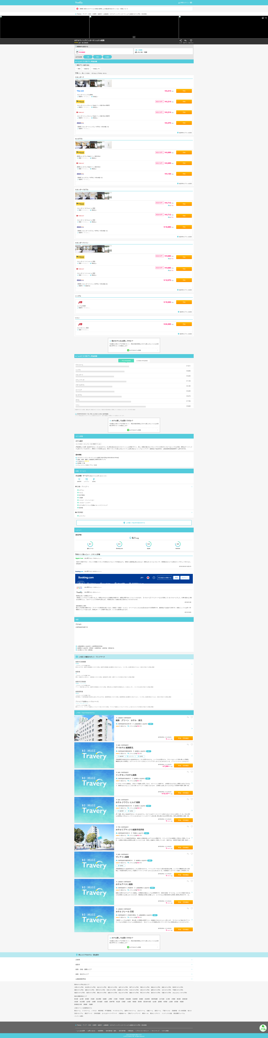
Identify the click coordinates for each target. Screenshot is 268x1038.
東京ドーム (77, 1010)
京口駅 (79, 650)
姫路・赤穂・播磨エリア (84, 969)
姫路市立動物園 (115, 664)
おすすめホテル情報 (135, 350)
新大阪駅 (99, 1001)
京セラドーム (141, 1010)
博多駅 (134, 1001)
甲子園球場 (108, 1010)
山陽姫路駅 (80, 646)
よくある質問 (81, 1031)
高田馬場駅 (154, 999)
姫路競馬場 (124, 694)
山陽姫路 (105, 14)
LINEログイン (184, 2)
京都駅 (94, 1001)
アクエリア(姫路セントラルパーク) (115, 704)
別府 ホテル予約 (90, 992)
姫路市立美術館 (115, 684)
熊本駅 (140, 1001)
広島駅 (123, 1001)
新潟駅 (176, 1001)
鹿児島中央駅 (147, 1001)
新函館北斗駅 (78, 1004)
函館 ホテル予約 (78, 990)
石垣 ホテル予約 (111, 990)
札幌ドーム (150, 1010)
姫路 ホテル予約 (112, 992)
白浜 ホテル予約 (134, 990)
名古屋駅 (82, 1001)
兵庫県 (94, 14)
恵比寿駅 (98, 999)
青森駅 (182, 1001)
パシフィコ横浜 (78, 1016)
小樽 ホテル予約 (78, 987)
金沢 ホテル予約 (123, 987)
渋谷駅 (92, 999)
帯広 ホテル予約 (144, 992)
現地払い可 (96, 69)
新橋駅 (141, 999)
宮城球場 (174, 1010)
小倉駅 (129, 1001)
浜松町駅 (147, 999)
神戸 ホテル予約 (134, 987)
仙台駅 (154, 1001)
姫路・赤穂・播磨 (82, 459)
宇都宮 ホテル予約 (178, 990)
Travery (79, 14)
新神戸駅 (112, 1001)
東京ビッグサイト (155, 1013)
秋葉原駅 (128, 999)
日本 (89, 14)
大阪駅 (106, 1001)
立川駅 (168, 999)
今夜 (88, 57)
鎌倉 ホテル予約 (134, 992)
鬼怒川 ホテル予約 (79, 992)
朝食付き (86, 69)
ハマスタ (94, 1010)
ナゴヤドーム (86, 1010)
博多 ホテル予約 (144, 987)
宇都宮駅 (121, 999)
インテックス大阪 (167, 1013)
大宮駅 (115, 999)
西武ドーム (158, 1010)
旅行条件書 (122, 1031)
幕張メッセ (145, 1013)
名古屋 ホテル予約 (90, 987)
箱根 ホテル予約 (89, 990)
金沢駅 (88, 1001)
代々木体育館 (182, 1010)
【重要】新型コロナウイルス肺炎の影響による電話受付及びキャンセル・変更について (103, 9)
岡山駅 (118, 1001)
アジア (85, 14)
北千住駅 (161, 999)
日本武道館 (97, 1013)
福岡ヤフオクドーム (130, 1010)
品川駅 (82, 999)
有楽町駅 (135, 999)
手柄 (119, 827)
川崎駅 (173, 999)
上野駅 (110, 999)
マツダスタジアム (118, 1010)
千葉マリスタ (166, 1010)
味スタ (190, 1010)
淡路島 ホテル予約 (122, 990)
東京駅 (76, 999)
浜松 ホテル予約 (144, 990)
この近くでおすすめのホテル (135, 523)
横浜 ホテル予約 (112, 987)
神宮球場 (100, 1010)
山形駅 (171, 1001)
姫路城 (105, 674)
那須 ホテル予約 (155, 992)
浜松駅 (76, 1001)
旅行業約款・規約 (111, 1031)
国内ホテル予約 (78, 984)
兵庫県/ (97, 459)
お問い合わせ (91, 1031)
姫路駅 (79, 648)
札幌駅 (91, 1004)
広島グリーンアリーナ (134, 1013)
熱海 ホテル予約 (155, 987)
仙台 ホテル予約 (101, 987)
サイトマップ (155, 1031)
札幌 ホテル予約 (166, 992)
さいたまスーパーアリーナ (109, 1013)
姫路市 (100, 14)
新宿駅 (87, 999)
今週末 (107, 57)
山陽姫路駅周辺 (81, 979)
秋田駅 (165, 1001)
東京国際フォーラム (179, 1013)
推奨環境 (100, 1031)
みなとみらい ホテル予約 (180, 992)
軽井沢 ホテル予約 (178, 987)
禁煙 (79, 69)
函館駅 (85, 1004)
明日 (97, 57)
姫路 (119, 745)
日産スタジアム (78, 1013)
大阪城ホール (122, 1013)
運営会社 (130, 1031)
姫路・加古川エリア (82, 974)
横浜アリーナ (88, 1013)
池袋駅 (105, 999)
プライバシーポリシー (142, 1031)
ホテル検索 (165, 1031)
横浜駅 (179, 999)
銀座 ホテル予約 (166, 987)
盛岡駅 (160, 1001)
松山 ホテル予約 (123, 992)
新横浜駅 (184, 999)
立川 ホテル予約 (166, 990)
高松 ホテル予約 (101, 992)
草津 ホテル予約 (100, 990)
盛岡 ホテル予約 (155, 990)
